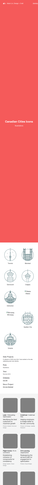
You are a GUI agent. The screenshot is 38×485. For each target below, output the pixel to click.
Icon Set (5, 380)
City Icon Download (8, 387)
